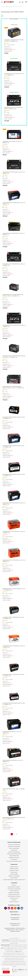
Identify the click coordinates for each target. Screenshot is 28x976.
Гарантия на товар (14, 870)
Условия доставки (14, 868)
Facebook (18, 908)
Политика (14, 899)
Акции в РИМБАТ (14, 874)
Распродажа (14, 859)
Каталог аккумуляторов (14, 842)
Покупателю (14, 864)
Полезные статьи (14, 898)
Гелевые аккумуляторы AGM (14, 853)
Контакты (14, 885)
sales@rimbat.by (15, 919)
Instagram (8, 908)
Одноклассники (15, 908)
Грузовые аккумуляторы (14, 846)
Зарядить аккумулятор (14, 892)
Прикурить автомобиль (14, 876)
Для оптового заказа (15, 923)
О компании (14, 882)
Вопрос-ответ (14, 872)
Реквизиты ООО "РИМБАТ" (14, 887)
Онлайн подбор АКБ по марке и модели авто (14, 879)
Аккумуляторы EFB (14, 855)
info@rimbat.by (15, 925)
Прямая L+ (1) (12, 49)
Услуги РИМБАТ (14, 877)
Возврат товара (14, 866)
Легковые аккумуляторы (14, 844)
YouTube (12, 908)
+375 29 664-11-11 (15, 914)
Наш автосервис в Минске (14, 896)
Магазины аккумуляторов (14, 888)
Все (16, 834)
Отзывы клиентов (14, 890)
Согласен (6, 972)
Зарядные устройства (14, 857)
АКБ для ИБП (14, 850)
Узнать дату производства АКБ (14, 861)
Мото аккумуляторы (14, 848)
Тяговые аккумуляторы (14, 852)
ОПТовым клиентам (14, 901)
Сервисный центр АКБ (14, 894)
